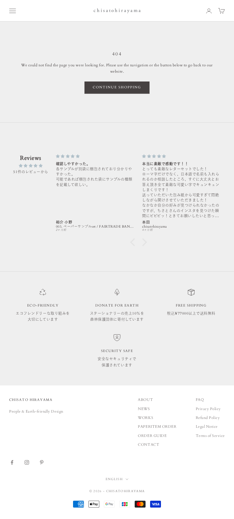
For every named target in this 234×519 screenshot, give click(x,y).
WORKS (145, 417)
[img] (30, 166)
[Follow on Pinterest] (42, 462)
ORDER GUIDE (152, 435)
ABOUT (145, 399)
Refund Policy (208, 417)
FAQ (200, 399)
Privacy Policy (208, 408)
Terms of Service (210, 435)
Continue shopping (117, 87)
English (114, 479)
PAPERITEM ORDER (157, 426)
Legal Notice (207, 426)
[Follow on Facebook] (12, 462)
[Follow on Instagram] (27, 462)
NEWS (144, 408)
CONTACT (148, 444)
